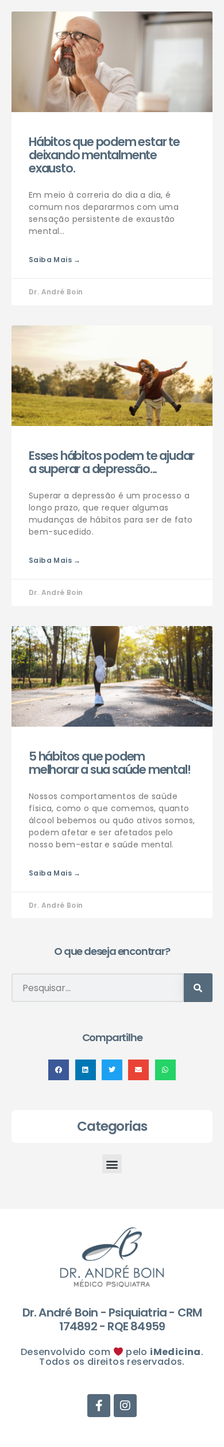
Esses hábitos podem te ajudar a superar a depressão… (111, 462)
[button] (58, 1070)
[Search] (198, 987)
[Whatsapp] (202, 56)
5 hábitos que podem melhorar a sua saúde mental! (109, 763)
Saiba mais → (55, 259)
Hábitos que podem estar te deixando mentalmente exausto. (104, 154)
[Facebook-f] (202, 79)
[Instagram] (202, 102)
